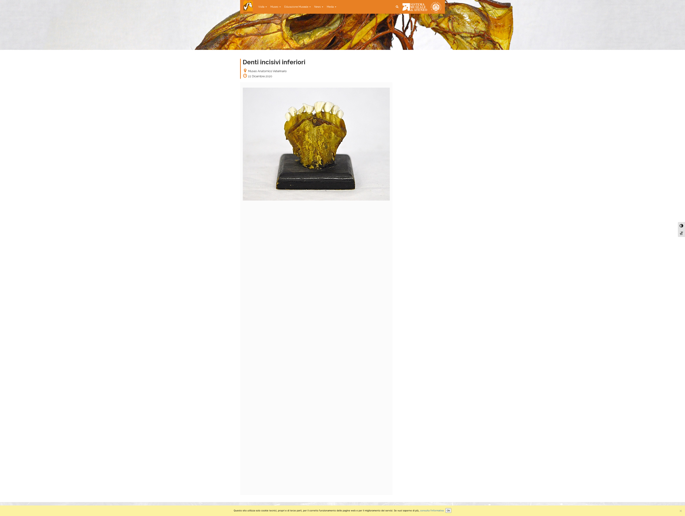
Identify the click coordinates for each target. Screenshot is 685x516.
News (317, 6)
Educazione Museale (296, 6)
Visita (261, 6)
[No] (680, 511)
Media (330, 6)
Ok (448, 510)
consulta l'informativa (432, 510)
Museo (274, 6)
